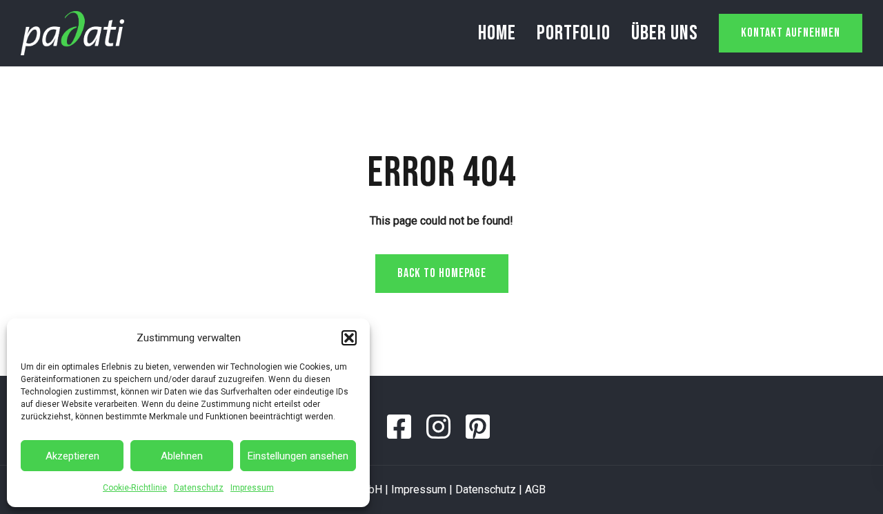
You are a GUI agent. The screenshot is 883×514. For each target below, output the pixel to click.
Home (497, 33)
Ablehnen (182, 456)
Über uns (664, 33)
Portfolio (574, 33)
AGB (535, 489)
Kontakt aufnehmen (790, 33)
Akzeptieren (72, 456)
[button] (349, 338)
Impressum (252, 488)
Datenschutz (199, 488)
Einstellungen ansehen (298, 456)
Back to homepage (441, 273)
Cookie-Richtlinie (135, 488)
